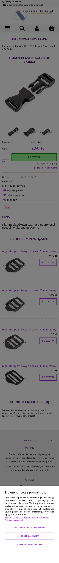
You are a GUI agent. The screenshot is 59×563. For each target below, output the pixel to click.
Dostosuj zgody (29, 536)
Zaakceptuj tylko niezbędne (30, 527)
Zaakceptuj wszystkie (29, 544)
